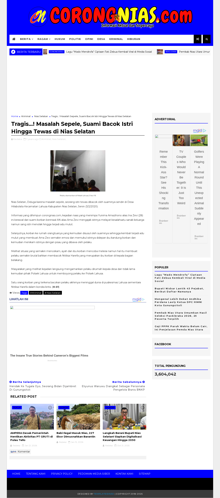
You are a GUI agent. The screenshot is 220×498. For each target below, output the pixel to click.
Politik (75, 39)
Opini (89, 39)
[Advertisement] (110, 85)
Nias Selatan (41, 116)
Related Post (23, 396)
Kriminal (116, 39)
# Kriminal (35, 292)
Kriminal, (46, 139)
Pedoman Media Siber (94, 473)
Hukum (60, 39)
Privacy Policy (62, 473)
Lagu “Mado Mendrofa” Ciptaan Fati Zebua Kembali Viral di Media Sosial (102, 51)
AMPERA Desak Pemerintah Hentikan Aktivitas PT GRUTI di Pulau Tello (31, 436)
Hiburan (133, 39)
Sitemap (144, 473)
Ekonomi (63, 407)
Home (14, 116)
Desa (101, 39)
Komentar (23, 451)
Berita (25, 39)
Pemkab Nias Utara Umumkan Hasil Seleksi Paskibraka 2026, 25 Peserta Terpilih (181, 315)
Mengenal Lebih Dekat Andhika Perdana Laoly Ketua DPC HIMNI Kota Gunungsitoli (178, 302)
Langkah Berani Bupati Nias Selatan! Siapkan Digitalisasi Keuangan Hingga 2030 (122, 436)
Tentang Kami (36, 473)
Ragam (42, 39)
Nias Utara (163, 52)
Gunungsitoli (49, 52)
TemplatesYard (104, 493)
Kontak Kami (124, 473)
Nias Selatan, (59, 139)
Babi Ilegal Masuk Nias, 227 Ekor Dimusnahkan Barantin (76, 434)
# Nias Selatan (52, 292)
